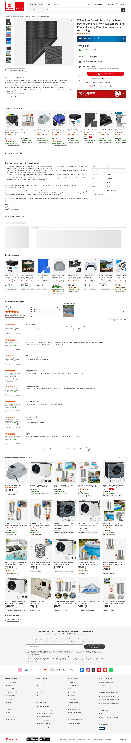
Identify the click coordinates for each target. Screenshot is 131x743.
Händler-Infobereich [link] (76, 723)
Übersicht (41, 682)
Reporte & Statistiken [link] (107, 682)
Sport (9, 709)
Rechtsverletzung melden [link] (46, 727)
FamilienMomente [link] (75, 709)
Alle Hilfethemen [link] (44, 706)
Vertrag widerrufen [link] (44, 716)
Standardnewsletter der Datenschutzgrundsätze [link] (39, 652)
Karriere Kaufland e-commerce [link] (110, 717)
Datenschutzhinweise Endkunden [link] (111, 703)
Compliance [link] (72, 739)
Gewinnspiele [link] (74, 702)
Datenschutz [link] (81, 739)
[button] (45, 307)
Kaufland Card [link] (74, 689)
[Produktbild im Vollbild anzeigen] (44, 42)
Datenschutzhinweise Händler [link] (110, 699)
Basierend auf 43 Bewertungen (15, 315)
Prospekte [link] (73, 685)
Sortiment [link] (73, 692)
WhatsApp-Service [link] (75, 712)
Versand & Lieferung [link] (45, 723)
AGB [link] (89, 739)
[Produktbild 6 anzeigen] (8, 54)
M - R (40, 692)
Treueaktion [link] (73, 699)
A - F (40, 685)
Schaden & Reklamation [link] (46, 720)
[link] (53, 4)
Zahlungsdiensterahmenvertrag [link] (110, 696)
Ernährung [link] (73, 706)
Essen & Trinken (12, 716)
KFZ (9, 712)
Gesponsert (8, 129)
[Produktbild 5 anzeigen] (8, 47)
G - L (40, 689)
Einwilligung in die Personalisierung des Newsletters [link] (40, 658)
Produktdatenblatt (60, 291)
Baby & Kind (11, 695)
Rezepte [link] (72, 695)
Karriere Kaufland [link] (106, 714)
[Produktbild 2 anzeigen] (8, 28)
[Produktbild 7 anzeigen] (8, 60)
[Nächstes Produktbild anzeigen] (8, 65)
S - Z (40, 695)
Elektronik (10, 685)
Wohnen (10, 699)
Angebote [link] (72, 682)
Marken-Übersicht (13, 719)
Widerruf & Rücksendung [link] (46, 713)
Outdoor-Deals (12, 682)
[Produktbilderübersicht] (8, 42)
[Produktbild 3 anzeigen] (8, 34)
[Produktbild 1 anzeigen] (8, 22)
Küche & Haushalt (13, 692)
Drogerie (10, 706)
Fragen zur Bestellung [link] (45, 710)
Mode (9, 702)
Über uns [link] (103, 685)
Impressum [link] (63, 739)
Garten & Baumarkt (13, 689)
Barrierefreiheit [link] (122, 739)
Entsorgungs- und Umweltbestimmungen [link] (104, 739)
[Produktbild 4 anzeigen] (8, 41)
